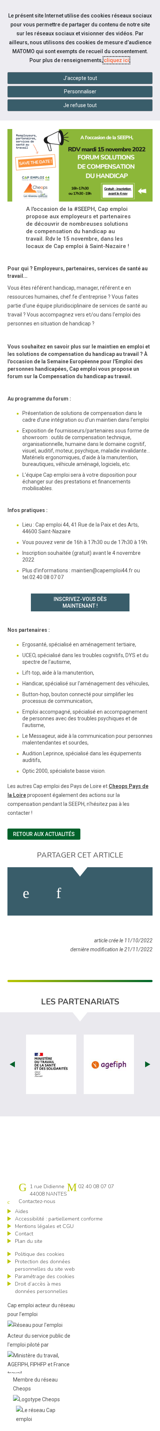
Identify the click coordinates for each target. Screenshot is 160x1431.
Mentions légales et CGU (44, 1226)
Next (147, 1064)
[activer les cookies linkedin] (58, 893)
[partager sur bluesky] (131, 893)
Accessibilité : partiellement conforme (59, 1218)
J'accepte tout (80, 78)
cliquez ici (116, 60)
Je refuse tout (80, 105)
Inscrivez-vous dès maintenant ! (80, 602)
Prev (12, 1064)
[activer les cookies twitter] (93, 893)
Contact (24, 1233)
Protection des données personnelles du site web (45, 1265)
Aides (21, 1211)
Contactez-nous (37, 1201)
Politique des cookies (39, 1254)
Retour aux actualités (44, 834)
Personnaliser (80, 91)
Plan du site (28, 1241)
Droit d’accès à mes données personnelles (41, 1287)
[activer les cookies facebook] (26, 893)
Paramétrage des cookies (44, 1276)
